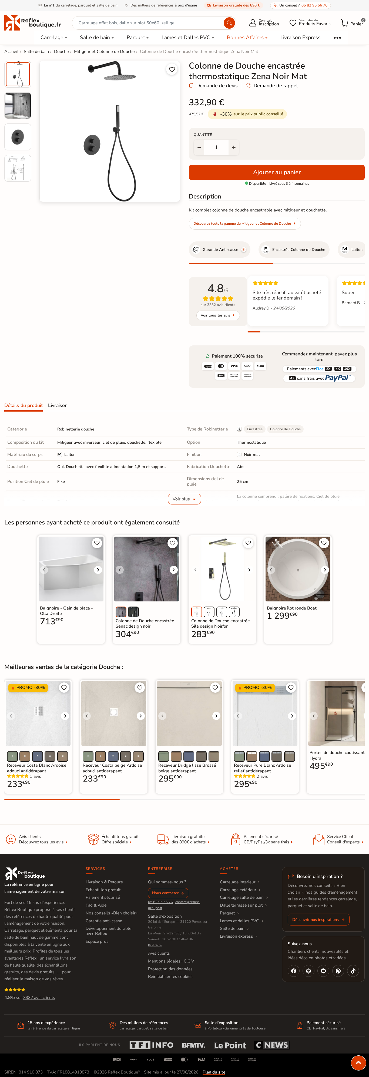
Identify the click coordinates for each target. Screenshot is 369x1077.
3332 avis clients (39, 998)
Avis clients (159, 953)
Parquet (136, 37)
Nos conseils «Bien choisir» (111, 913)
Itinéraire (155, 945)
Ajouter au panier (277, 172)
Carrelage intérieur (238, 882)
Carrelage (52, 37)
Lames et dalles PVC (239, 921)
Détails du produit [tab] (23, 405)
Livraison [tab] (58, 405)
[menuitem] (17, 74)
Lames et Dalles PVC (186, 37)
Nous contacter (165, 893)
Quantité (203, 134)
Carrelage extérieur (238, 890)
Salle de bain (95, 37)
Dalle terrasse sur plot (241, 905)
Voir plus (181, 499)
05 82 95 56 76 (160, 902)
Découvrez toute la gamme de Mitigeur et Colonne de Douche (242, 223)
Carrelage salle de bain (242, 897)
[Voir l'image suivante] (98, 570)
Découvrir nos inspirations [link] (315, 919)
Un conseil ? (303, 5)
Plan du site (214, 1072)
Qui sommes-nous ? (167, 882)
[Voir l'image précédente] (44, 570)
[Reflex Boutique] (32, 22)
